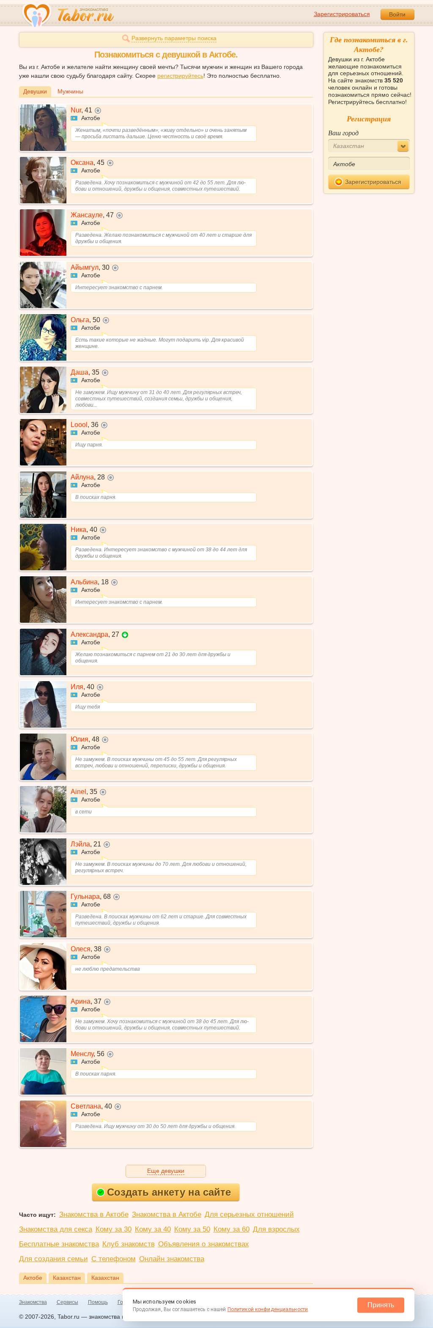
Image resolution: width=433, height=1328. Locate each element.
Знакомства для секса (55, 1229)
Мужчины (70, 91)
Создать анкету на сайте (169, 1192)
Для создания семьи (53, 1259)
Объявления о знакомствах (203, 1244)
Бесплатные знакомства (59, 1244)
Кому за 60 (231, 1229)
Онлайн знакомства (171, 1259)
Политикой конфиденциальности (267, 1309)
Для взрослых (276, 1229)
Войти (397, 14)
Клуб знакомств (128, 1244)
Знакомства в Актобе (94, 1214)
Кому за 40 (153, 1229)
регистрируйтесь (180, 75)
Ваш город (343, 132)
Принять (380, 1305)
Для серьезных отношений (249, 1214)
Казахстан (67, 1277)
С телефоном (113, 1259)
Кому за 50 (192, 1229)
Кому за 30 (114, 1229)
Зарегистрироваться (342, 14)
